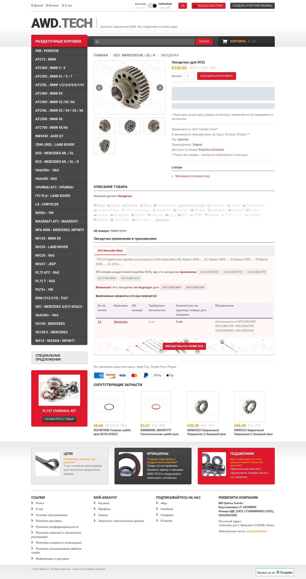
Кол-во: (177, 76)
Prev (99, 87)
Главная (101, 55)
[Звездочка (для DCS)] (129, 87)
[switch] (152, 5)
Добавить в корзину (216, 76)
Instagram (167, 515)
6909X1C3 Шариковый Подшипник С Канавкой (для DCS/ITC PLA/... (253, 432)
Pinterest (166, 520)
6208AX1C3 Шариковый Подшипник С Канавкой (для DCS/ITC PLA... (206, 432)
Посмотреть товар (59, 419)
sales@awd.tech (256, 531)
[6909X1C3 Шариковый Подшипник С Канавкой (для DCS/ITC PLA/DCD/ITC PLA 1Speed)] (249, 406)
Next (160, 87)
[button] (140, 5)
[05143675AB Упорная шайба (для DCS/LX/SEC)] (109, 406)
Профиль (104, 509)
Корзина (103, 503)
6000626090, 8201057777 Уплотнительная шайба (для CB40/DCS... (160, 432)
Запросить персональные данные (121, 520)
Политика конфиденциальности (57, 526)
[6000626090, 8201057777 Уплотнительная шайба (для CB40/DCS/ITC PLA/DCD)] (156, 406)
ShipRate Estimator (96, 569)
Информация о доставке (52, 558)
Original (197, 144)
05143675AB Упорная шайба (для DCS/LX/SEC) (112, 432)
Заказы (103, 515)
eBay (164, 503)
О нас (68, 5)
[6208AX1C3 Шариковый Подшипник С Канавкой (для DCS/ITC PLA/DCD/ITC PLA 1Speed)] (202, 406)
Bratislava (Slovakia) (211, 149)
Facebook (167, 509)
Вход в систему (210, 5)
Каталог (54, 5)
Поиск (40, 503)
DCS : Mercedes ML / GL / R (134, 55)
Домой (38, 5)
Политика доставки (49, 520)
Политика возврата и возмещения (59, 542)
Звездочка (120, 321)
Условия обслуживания (51, 515)
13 (99, 321)
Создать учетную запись (252, 5)
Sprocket (183, 139)
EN (182, 5)
